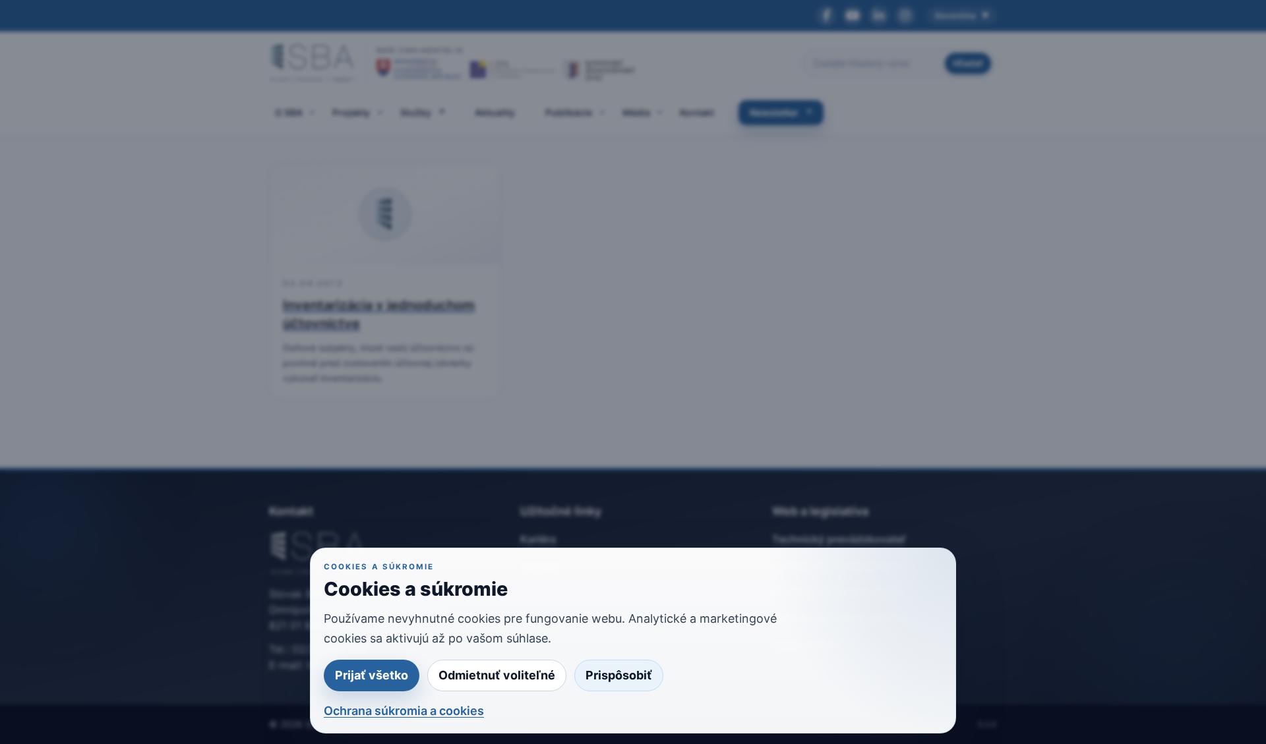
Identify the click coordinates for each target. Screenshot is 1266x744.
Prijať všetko (371, 675)
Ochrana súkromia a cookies (404, 711)
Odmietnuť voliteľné (496, 675)
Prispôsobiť (619, 675)
